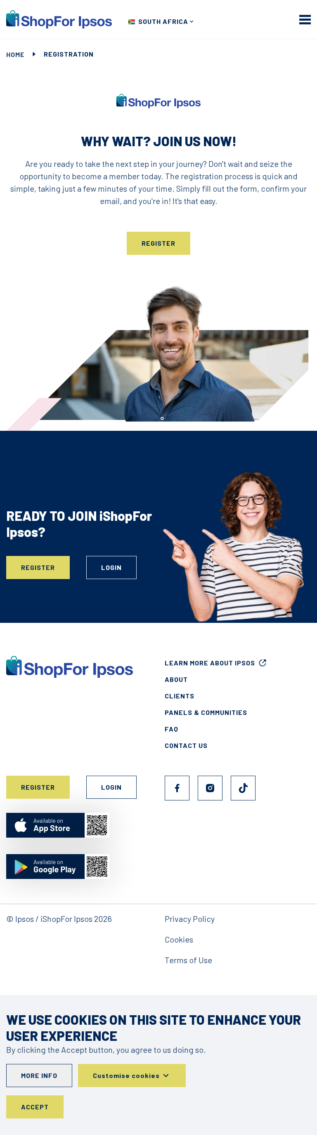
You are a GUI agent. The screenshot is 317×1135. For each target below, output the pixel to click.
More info (39, 1075)
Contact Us (186, 745)
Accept (35, 1107)
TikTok (243, 788)
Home (15, 54)
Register (158, 243)
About (176, 679)
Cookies (179, 939)
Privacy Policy (190, 919)
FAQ (171, 729)
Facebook (177, 788)
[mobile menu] (305, 19)
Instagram (210, 788)
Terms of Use (188, 960)
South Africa (163, 21)
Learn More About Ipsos (210, 663)
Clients (179, 696)
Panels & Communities (206, 712)
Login (111, 567)
